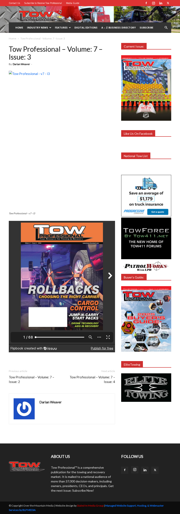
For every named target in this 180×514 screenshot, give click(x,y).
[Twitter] (168, 3)
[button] (166, 28)
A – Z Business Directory (118, 27)
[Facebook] (146, 3)
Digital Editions (85, 27)
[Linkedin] (160, 3)
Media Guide (72, 3)
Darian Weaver (21, 64)
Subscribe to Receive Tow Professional (43, 3)
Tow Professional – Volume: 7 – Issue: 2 (31, 379)
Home (19, 27)
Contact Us (14, 3)
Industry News (37, 27)
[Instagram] (153, 3)
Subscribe (146, 27)
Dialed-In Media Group (90, 505)
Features (61, 27)
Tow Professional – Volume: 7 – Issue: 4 (92, 379)
